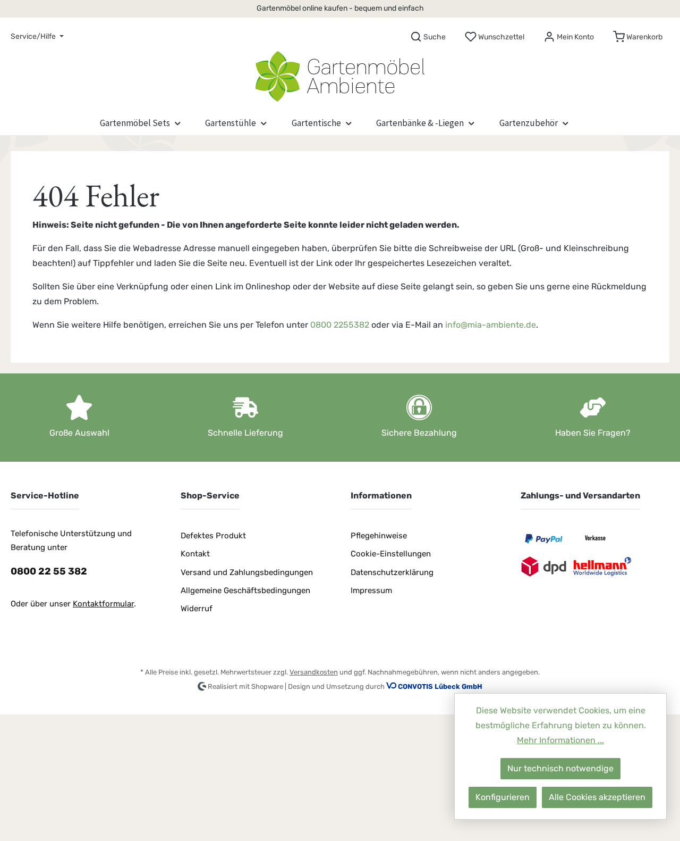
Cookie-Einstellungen (391, 554)
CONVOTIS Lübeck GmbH (440, 686)
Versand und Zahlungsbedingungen (247, 572)
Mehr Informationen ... (560, 740)
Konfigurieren (502, 797)
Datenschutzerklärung (392, 572)
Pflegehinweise (379, 535)
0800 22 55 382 (49, 571)
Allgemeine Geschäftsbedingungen (245, 590)
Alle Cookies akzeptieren (597, 797)
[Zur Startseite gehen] (340, 74)
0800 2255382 (339, 325)
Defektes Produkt (213, 535)
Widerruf (196, 608)
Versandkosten (314, 672)
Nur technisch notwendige (560, 768)
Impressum (371, 590)
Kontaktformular (103, 604)
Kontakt (195, 554)
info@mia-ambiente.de (490, 325)
